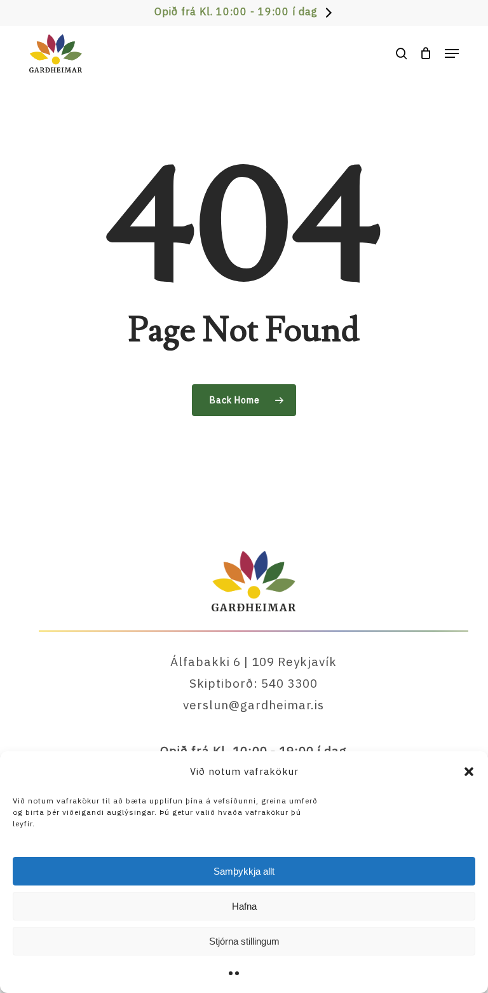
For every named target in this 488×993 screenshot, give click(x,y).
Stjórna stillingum (244, 941)
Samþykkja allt (244, 871)
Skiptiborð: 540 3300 (253, 683)
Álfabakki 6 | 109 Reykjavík (253, 661)
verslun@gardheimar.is (253, 704)
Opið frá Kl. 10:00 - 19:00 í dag (236, 11)
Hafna (244, 906)
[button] (469, 771)
